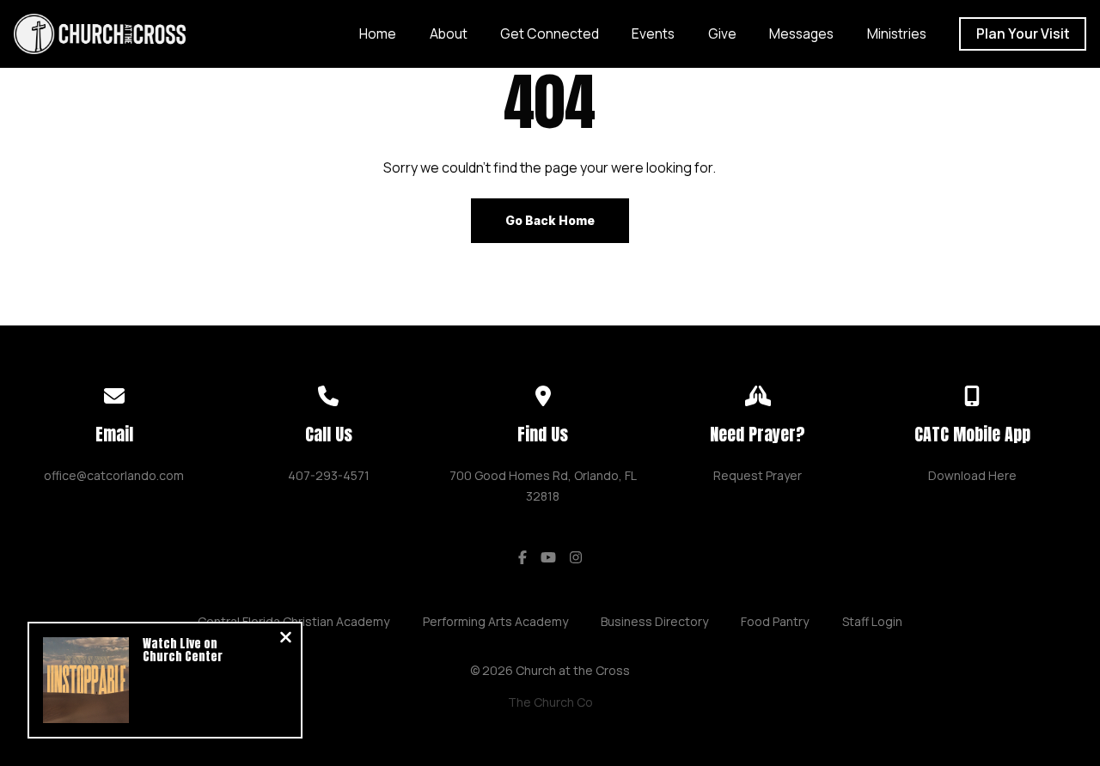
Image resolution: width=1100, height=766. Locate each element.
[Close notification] (285, 639)
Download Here (972, 475)
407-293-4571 (329, 475)
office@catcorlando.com (114, 475)
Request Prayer (757, 475)
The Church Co (550, 702)
